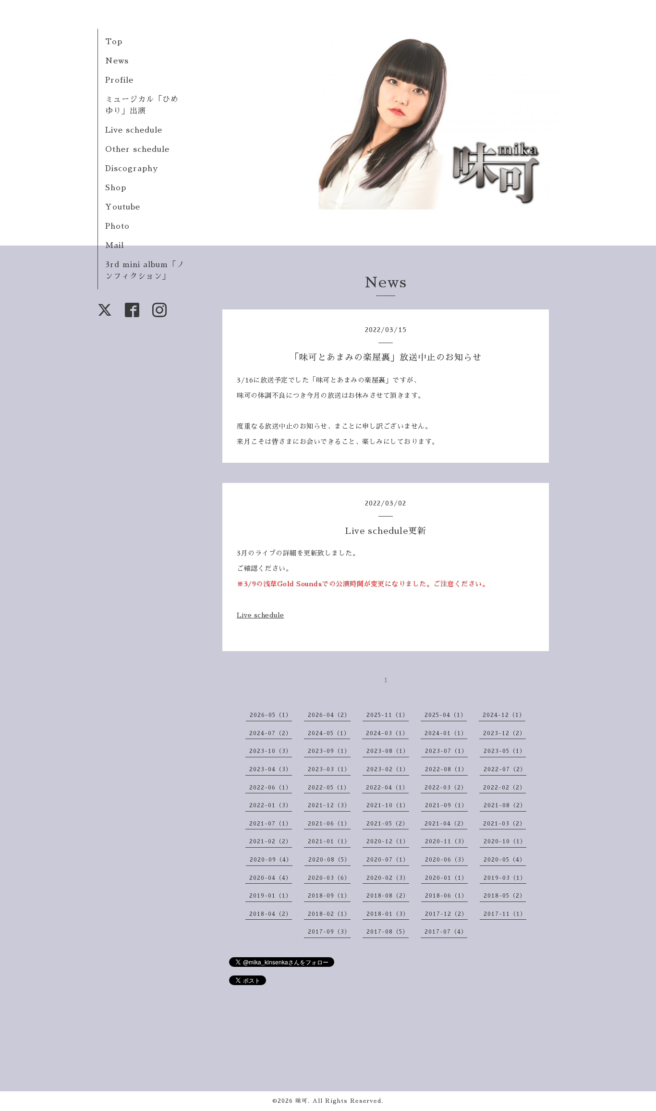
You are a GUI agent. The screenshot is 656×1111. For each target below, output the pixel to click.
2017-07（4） (446, 932)
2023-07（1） (446, 751)
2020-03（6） (329, 878)
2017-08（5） (387, 932)
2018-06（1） (446, 896)
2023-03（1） (329, 769)
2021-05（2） (387, 824)
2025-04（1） (446, 715)
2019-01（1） (270, 896)
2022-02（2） (504, 787)
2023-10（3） (270, 751)
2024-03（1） (387, 733)
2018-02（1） (329, 914)
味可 (301, 1101)
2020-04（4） (270, 878)
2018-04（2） (270, 914)
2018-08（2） (387, 896)
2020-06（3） (446, 860)
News (117, 61)
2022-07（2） (505, 769)
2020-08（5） (329, 860)
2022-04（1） (387, 787)
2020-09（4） (271, 860)
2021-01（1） (329, 841)
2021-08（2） (505, 805)
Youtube (122, 207)
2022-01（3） (270, 805)
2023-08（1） (387, 751)
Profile (119, 80)
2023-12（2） (504, 733)
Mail (114, 245)
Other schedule (137, 149)
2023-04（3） (270, 769)
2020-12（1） (387, 841)
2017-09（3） (329, 932)
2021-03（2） (504, 824)
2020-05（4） (505, 860)
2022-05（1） (329, 787)
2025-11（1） (387, 715)
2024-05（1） (329, 733)
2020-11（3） (446, 841)
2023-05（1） (505, 751)
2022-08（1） (446, 769)
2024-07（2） (270, 733)
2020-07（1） (387, 860)
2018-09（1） (329, 896)
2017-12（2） (446, 914)
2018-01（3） (387, 914)
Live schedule (133, 130)
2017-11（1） (505, 914)
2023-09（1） (329, 751)
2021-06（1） (329, 824)
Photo (117, 226)
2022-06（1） (270, 787)
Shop (115, 188)
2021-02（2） (270, 841)
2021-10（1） (387, 805)
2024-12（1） (504, 715)
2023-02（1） (387, 769)
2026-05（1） (271, 715)
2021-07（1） (270, 824)
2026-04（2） (329, 715)
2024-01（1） (446, 733)
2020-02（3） (387, 878)
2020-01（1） (446, 878)
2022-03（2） (446, 787)
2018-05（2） (505, 896)
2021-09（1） (446, 805)
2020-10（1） (505, 841)
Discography (131, 169)
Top (113, 42)
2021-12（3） (329, 805)
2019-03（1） (505, 878)
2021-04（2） (446, 824)
